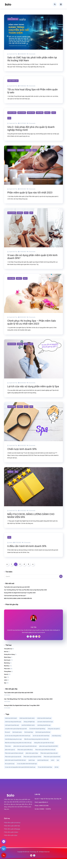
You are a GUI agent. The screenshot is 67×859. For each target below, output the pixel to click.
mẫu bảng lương (56, 735)
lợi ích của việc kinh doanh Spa (41, 735)
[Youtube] (31, 855)
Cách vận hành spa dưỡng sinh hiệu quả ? (15, 595)
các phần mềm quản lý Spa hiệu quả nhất (16, 728)
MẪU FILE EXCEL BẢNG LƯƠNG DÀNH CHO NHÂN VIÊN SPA (30, 515)
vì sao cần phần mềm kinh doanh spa (27, 763)
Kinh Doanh (21, 112)
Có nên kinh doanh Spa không (37, 728)
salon (5, 680)
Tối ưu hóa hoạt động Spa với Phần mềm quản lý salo (32, 91)
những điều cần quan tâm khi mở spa (44, 742)
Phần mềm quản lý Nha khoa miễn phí (45, 749)
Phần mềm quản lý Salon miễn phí (14, 753)
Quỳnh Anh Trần (13, 54)
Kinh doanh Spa (29, 732)
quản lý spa (32, 760)
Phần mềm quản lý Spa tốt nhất (52, 756)
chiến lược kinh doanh (11, 718)
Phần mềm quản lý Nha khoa (25, 749)
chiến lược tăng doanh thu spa (13, 721)
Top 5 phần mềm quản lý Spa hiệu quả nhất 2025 (17, 587)
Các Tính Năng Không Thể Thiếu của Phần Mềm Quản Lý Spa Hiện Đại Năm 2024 (25, 590)
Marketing (31, 112)
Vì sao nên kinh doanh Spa (45, 767)
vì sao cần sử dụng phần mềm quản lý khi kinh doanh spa (20, 767)
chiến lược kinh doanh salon (27, 718)
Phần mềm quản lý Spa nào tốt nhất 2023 (29, 192)
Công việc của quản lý (53, 728)
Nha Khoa (6, 665)
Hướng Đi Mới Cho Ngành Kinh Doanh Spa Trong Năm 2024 (19, 592)
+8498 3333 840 (43, 805)
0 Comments (31, 54)
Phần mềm (40, 112)
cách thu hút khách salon (28, 725)
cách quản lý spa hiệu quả (12, 725)
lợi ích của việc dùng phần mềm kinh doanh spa (17, 735)
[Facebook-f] (34, 855)
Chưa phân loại (13, 19)
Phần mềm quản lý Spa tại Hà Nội (32, 756)
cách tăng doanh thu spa (43, 725)
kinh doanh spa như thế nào (43, 732)
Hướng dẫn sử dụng (9, 654)
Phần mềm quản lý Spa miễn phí (49, 753)
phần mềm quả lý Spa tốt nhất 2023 (48, 746)
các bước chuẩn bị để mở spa (45, 721)
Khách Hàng (12, 112)
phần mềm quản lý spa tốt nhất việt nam (15, 760)
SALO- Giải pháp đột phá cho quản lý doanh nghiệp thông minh (31, 128)
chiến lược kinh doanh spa (44, 718)
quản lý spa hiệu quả (42, 760)
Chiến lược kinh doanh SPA (22, 449)
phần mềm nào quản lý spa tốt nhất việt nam (25, 746)
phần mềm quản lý (10, 749)
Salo (53, 112)
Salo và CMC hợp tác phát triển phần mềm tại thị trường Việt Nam (32, 59)
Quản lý (47, 112)
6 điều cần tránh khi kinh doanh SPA (26, 546)
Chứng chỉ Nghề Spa (29, 721)
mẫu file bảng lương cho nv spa (13, 739)
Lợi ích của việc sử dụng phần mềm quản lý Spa (33, 386)
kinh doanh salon (17, 732)
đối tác (56, 767)
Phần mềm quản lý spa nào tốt (13, 756)
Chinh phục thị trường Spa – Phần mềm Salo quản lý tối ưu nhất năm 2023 (31, 322)
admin (11, 542)
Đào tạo (6, 651)
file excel (7, 732)
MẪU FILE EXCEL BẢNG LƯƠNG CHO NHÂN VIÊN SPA (18, 598)
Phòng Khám (7, 671)
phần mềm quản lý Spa (32, 753)
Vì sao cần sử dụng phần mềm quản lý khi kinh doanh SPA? (32, 257)
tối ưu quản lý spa (9, 763)
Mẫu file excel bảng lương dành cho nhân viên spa (18, 742)
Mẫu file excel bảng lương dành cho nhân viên (36, 739)
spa (58, 760)
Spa (9, 118)
